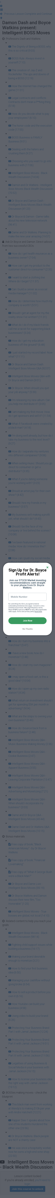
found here (38, 611)
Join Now (27, 620)
